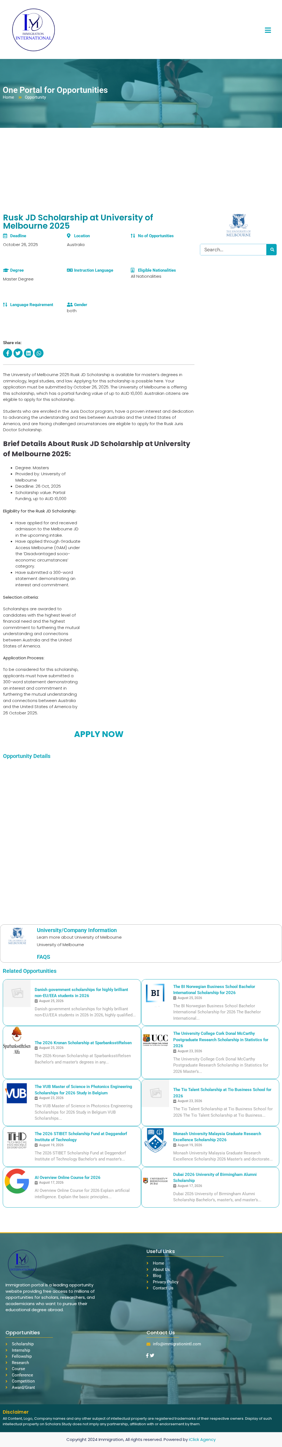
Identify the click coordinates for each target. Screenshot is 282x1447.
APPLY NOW (99, 734)
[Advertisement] (141, 169)
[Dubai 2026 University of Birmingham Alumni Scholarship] (155, 1181)
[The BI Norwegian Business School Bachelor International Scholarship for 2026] (155, 993)
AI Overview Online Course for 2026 (68, 1177)
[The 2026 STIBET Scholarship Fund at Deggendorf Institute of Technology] (17, 1140)
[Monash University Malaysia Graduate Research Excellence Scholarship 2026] (155, 1140)
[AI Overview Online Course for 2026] (17, 1181)
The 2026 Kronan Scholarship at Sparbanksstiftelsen (83, 1042)
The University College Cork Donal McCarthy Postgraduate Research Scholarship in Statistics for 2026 (220, 1039)
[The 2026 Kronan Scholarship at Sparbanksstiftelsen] (17, 1040)
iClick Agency (202, 1439)
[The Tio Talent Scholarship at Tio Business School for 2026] (155, 1093)
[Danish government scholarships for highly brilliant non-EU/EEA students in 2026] (17, 993)
